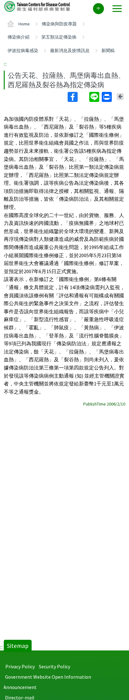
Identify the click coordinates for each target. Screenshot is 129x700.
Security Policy (54, 666)
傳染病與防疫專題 (59, 24)
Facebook (78, 97)
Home (24, 24)
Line (95, 97)
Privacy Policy (20, 666)
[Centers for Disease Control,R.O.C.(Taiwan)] (37, 6)
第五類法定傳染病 (58, 37)
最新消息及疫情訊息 (70, 50)
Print (107, 97)
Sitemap (17, 646)
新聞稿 (108, 50)
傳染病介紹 (18, 37)
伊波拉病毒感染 (23, 50)
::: (5, 64)
